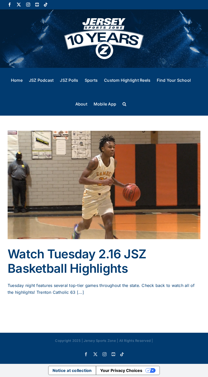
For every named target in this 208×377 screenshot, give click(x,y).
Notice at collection (72, 370)
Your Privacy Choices (121, 370)
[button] (124, 103)
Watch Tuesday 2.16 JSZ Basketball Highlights (77, 261)
